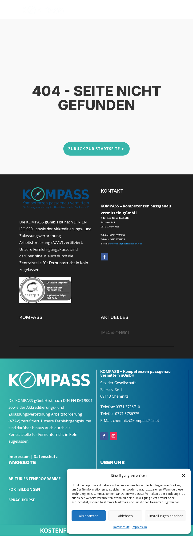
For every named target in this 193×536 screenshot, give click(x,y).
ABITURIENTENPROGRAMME (34, 478)
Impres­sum (139, 527)
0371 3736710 (117, 235)
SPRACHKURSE (21, 500)
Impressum (19, 456)
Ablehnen (125, 515)
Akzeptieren (88, 515)
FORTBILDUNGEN (24, 489)
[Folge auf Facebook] (104, 256)
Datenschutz (46, 456)
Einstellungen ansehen (165, 515)
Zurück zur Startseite (94, 148)
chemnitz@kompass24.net (125, 243)
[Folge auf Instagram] (113, 436)
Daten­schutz (121, 527)
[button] (183, 475)
